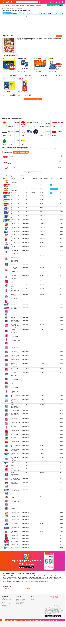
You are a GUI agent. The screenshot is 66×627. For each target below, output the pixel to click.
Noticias (3, 608)
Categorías (32, 5)
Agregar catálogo (5, 606)
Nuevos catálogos (15, 5)
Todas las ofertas (7, 8)
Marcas (3, 602)
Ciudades (38, 5)
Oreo (13, 8)
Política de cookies (53, 620)
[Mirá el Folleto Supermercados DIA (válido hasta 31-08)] (9, 45)
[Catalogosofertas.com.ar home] (7, 2)
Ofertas (22, 5)
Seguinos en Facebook (20, 599)
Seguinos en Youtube (20, 602)
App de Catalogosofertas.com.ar (8, 603)
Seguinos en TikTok (20, 603)
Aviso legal (29, 620)
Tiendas (27, 5)
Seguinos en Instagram (20, 600)
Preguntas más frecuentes (7, 598)
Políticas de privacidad (45, 620)
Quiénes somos (5, 605)
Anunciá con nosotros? (6, 599)
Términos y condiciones (36, 620)
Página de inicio (5, 5)
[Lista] (62, 2)
